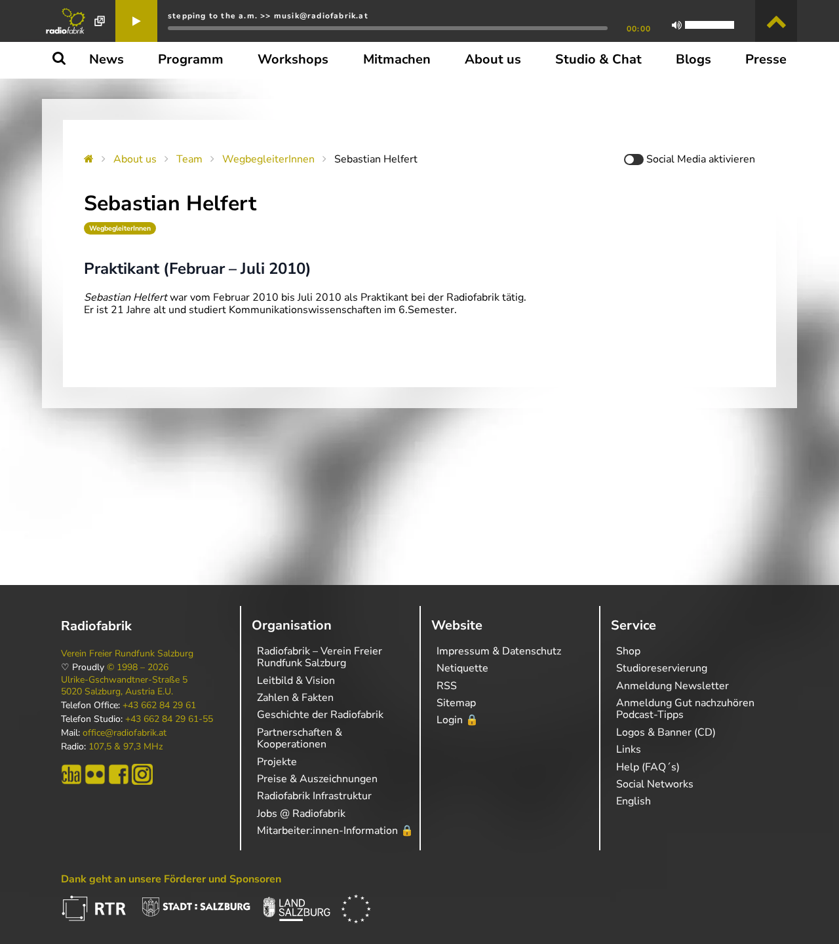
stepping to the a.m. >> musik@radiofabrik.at (268, 15)
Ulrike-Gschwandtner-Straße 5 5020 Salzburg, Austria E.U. (124, 686)
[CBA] (71, 774)
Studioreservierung (661, 668)
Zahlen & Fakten (295, 697)
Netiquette (462, 668)
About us (135, 159)
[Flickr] (95, 774)
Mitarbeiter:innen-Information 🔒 (335, 830)
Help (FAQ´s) (648, 767)
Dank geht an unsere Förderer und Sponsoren (171, 879)
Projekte (277, 762)
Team (189, 159)
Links (628, 749)
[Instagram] (142, 774)
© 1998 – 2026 (137, 667)
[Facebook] (118, 774)
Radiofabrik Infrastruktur (314, 796)
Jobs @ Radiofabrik (301, 813)
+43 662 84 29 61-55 (169, 719)
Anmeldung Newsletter (672, 686)
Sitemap (456, 703)
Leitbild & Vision (296, 680)
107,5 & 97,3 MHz (125, 747)
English (633, 801)
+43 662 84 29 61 (159, 705)
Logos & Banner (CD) (666, 732)
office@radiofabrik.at (124, 733)
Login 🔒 (457, 720)
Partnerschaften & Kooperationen (299, 738)
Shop (628, 651)
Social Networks (654, 784)
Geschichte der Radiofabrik (320, 715)
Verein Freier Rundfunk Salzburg (127, 654)
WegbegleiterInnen (268, 159)
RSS (447, 686)
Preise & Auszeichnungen (317, 779)
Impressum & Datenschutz (499, 651)
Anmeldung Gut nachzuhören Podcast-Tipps (685, 709)
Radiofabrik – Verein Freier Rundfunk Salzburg (319, 657)
